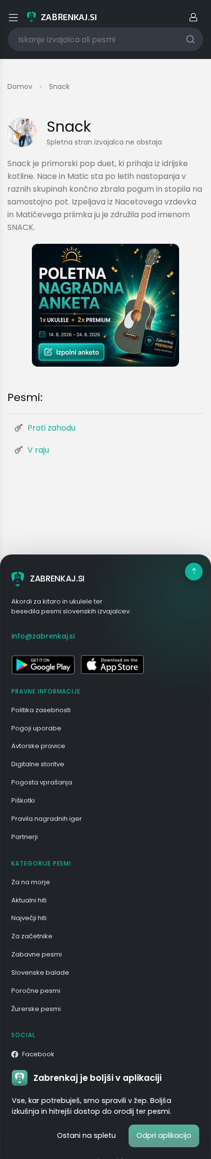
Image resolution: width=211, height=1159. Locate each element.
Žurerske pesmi (36, 1009)
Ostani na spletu (86, 1135)
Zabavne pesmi (36, 954)
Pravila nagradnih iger (46, 818)
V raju (38, 450)
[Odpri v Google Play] (43, 664)
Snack (59, 86)
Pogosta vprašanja (41, 782)
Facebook (38, 1054)
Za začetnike (32, 936)
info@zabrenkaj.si (43, 636)
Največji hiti (29, 918)
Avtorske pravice (38, 746)
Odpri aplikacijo (163, 1135)
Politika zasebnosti (41, 710)
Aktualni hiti (29, 900)
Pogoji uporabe (36, 728)
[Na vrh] (194, 571)
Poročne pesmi (35, 990)
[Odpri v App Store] (112, 664)
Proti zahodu (51, 428)
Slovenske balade (40, 972)
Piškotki (23, 800)
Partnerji (24, 836)
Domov (19, 86)
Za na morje (30, 882)
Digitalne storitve (37, 764)
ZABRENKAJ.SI (57, 578)
